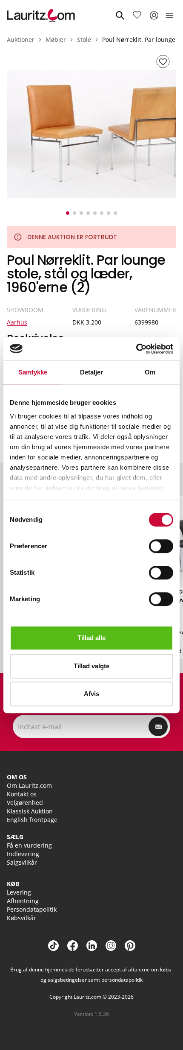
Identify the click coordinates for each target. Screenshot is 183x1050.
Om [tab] (150, 372)
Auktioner (20, 39)
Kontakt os (22, 794)
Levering (19, 892)
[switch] (161, 546)
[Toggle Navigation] (169, 15)
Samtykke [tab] (33, 372)
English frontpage (32, 820)
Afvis (91, 693)
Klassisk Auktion (30, 811)
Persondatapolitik (32, 909)
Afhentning (23, 901)
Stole (84, 39)
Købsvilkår (21, 918)
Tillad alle (91, 637)
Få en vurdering (29, 845)
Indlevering (23, 854)
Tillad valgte (91, 666)
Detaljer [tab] (91, 372)
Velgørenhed (25, 802)
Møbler (56, 39)
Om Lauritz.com (29, 785)
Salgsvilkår (22, 862)
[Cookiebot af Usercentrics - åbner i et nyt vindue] (136, 348)
